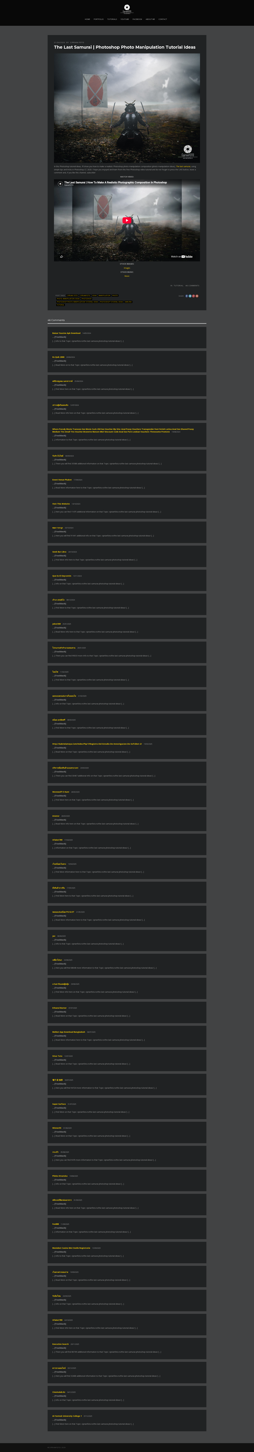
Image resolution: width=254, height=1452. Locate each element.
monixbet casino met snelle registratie (71, 1248)
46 (192, 286)
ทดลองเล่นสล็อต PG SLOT (63, 912)
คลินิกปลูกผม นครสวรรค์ (62, 381)
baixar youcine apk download (66, 333)
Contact (163, 19)
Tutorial (178, 286)
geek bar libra (59, 551)
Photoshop (87, 299)
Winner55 (56, 1128)
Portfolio (99, 19)
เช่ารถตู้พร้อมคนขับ (60, 405)
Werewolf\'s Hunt (60, 792)
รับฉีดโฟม (56, 1296)
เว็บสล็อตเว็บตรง (59, 864)
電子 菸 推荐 (57, 1080)
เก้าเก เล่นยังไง (58, 599)
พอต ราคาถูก (57, 527)
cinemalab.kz (58, 1392)
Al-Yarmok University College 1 (67, 1416)
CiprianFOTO (85, 295)
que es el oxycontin (61, 576)
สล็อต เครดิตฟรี (58, 720)
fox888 (55, 1224)
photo (115, 295)
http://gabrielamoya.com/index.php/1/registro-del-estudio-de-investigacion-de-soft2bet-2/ (97, 744)
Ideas (94, 295)
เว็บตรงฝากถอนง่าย (60, 1272)
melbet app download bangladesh (68, 1032)
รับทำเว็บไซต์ (57, 456)
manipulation (104, 295)
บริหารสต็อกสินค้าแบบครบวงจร (65, 768)
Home (87, 19)
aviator (55, 816)
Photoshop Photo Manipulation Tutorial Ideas (77, 302)
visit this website (61, 504)
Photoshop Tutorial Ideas (111, 302)
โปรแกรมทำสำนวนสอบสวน (63, 647)
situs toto (57, 1056)
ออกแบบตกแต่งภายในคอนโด (64, 696)
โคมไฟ (55, 672)
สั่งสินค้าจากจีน (58, 888)
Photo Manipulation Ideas (68, 299)
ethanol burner (59, 1008)
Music (127, 276)
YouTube (125, 19)
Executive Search (60, 1344)
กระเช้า (55, 1152)
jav (53, 936)
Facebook (137, 19)
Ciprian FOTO (72, 295)
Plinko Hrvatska (59, 1176)
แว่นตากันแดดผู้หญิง (60, 984)
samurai (128, 302)
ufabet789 (57, 840)
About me (150, 19)
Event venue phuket (62, 479)
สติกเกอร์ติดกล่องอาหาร (62, 1200)
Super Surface (59, 1104)
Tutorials (112, 19)
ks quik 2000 (58, 357)
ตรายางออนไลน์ (59, 1368)
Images (127, 268)
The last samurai (183, 166)
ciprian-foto (77, 42)
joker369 (56, 624)
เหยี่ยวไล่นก (57, 960)
